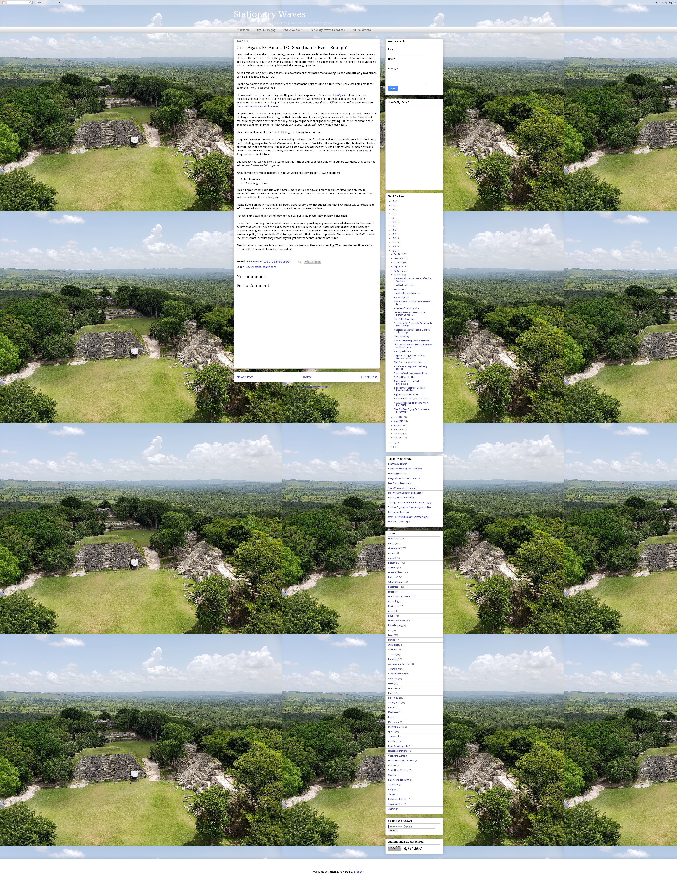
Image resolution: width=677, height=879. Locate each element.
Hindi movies (394, 698)
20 (392, 218)
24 (392, 205)
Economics (393, 538)
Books (391, 616)
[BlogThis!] (309, 262)
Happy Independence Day (406, 394)
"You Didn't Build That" (405, 319)
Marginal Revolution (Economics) (404, 478)
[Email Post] (299, 261)
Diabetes (392, 577)
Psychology (394, 601)
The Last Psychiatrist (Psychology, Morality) (409, 507)
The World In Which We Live (407, 293)
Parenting (393, 659)
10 (392, 447)
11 (392, 443)
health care (269, 266)
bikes (390, 717)
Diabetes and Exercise (398, 780)
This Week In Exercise (404, 285)
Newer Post (245, 377)
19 (392, 222)
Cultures (392, 765)
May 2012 (399, 421)
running (392, 553)
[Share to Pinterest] (319, 262)
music (391, 558)
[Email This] (306, 262)
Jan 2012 (398, 438)
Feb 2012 (398, 433)
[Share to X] (312, 262)
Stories (391, 794)
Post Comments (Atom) (315, 387)
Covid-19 (392, 741)
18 (392, 226)
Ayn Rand (392, 649)
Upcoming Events (396, 756)
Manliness (393, 712)
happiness (393, 587)
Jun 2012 (398, 417)
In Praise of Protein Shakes (407, 308)
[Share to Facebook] (316, 262)
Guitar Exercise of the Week (401, 760)
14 (392, 242)
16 (392, 234)
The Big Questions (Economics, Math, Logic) (409, 502)
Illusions (392, 568)
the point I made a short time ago (257, 106)
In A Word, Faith (401, 297)
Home (307, 377)
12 (392, 251)
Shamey (392, 775)
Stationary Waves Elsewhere (327, 30)
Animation (393, 809)
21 (392, 213)
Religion (392, 789)
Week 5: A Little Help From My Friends (411, 340)
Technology (394, 669)
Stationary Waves (269, 14)
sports (391, 732)
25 (392, 201)
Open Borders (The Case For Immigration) (408, 517)
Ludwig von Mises (396, 621)
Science (391, 654)
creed (391, 683)
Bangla (391, 707)
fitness (391, 543)
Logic (391, 635)
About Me (243, 30)
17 (392, 230)
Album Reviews (361, 30)
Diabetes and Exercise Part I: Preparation (407, 382)
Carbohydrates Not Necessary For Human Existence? (410, 313)
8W (389, 630)
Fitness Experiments (397, 751)
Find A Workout (292, 30)
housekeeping (395, 625)
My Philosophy (266, 30)
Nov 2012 (399, 258)
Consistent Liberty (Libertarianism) (405, 469)
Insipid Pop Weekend (398, 770)
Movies (391, 640)
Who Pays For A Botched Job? (408, 362)
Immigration (394, 702)
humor (391, 693)
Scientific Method (396, 674)
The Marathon (395, 736)
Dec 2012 (398, 254)
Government (253, 266)
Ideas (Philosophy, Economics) (403, 488)
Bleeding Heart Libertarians (401, 497)
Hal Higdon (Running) (398, 512)
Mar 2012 (399, 429)
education (393, 688)
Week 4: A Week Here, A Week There (410, 373)
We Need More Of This (404, 377)
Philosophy (393, 563)
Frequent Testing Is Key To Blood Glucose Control (409, 356)
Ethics (391, 592)
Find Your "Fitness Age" (399, 522)
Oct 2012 (398, 262)
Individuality (394, 645)
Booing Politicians (402, 351)
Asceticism (393, 785)
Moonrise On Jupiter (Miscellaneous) (405, 493)
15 (392, 238)
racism (391, 611)
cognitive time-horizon (399, 664)
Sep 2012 (398, 266)
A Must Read (399, 289)
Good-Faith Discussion (399, 596)
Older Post (369, 377)
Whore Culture (395, 582)
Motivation (393, 722)
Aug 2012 (399, 271)
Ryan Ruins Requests (398, 746)
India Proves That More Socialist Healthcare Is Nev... (409, 389)
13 (392, 246)
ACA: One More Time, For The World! (411, 398)
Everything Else (395, 727)
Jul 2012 (398, 275)
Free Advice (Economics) (399, 483)
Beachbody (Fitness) (397, 464)
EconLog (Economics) (398, 473)
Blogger (359, 871)
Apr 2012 (398, 425)
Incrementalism (395, 804)
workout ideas (395, 572)
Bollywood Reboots (397, 799)
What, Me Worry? (402, 336)
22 (392, 209)
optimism (393, 678)
